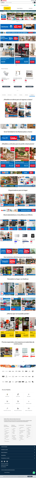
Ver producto (6, 86)
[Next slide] (35, 53)
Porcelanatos (21, 435)
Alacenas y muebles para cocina (21, 432)
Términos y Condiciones (4, 463)
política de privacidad (21, 476)
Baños (14, 433)
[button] (20, 2)
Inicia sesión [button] (33, 0)
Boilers (21, 438)
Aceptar (30, 476)
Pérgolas (29, 433)
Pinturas (29, 432)
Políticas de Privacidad (4, 465)
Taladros (29, 429)
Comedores (14, 439)
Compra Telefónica (19, 8)
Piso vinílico (7, 439)
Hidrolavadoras (7, 441)
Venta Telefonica (3, 466)
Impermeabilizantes (22, 430)
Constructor (7, 8)
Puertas (14, 430)
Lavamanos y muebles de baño (7, 433)
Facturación (30, 8)
